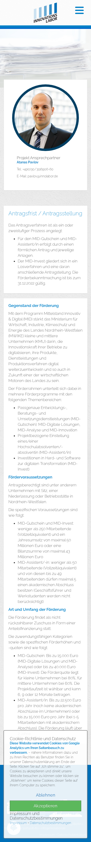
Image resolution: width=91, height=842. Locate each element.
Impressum (18, 823)
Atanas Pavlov (27, 162)
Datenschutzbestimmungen (50, 823)
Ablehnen (45, 795)
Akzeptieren (45, 805)
